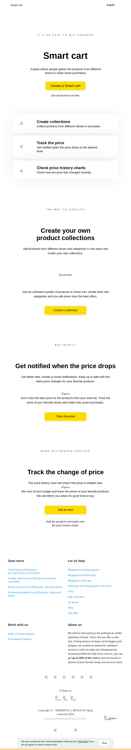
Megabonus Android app (82, 575)
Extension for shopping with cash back (89, 586)
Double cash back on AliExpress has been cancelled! (32, 580)
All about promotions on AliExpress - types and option (34, 594)
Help (70, 591)
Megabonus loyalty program (83, 569)
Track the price (65, 416)
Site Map (73, 613)
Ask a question (76, 597)
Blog (70, 607)
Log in (110, 5)
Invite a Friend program (21, 633)
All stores (73, 602)
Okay (104, 743)
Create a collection (65, 310)
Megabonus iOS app (79, 580)
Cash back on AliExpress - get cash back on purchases (24, 571)
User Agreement (54, 718)
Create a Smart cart (66, 86)
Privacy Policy (78, 718)
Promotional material (19, 639)
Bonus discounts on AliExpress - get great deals (35, 587)
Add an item (65, 509)
